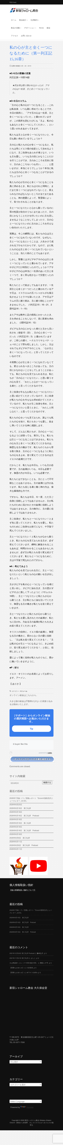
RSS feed (13, 2)
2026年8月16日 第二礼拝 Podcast (24, 830)
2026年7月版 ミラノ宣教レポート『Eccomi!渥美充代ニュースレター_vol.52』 (31, 799)
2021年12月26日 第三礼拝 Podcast (22, 953)
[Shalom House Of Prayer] (19, 873)
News (41, 27)
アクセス (14, 35)
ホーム (13, 20)
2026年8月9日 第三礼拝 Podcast (24, 845)
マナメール (23, 691)
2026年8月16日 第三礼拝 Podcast (24, 815)
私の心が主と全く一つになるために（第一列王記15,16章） (31, 53)
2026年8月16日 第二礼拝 (21, 823)
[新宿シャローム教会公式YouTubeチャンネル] (38, 873)
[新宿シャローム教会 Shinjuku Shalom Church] (24, 13)
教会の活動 (16, 27)
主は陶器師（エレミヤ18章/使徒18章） (24, 963)
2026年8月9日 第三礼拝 (20, 837)
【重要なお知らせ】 (17, 968)
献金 (48, 27)
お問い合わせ (26, 35)
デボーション (30, 27)
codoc (50, 753)
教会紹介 (23, 20)
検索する (47, 782)
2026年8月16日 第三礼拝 (21, 808)
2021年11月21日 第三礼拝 (19, 958)
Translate (30, 1107)
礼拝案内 (35, 20)
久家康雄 (30, 968)
